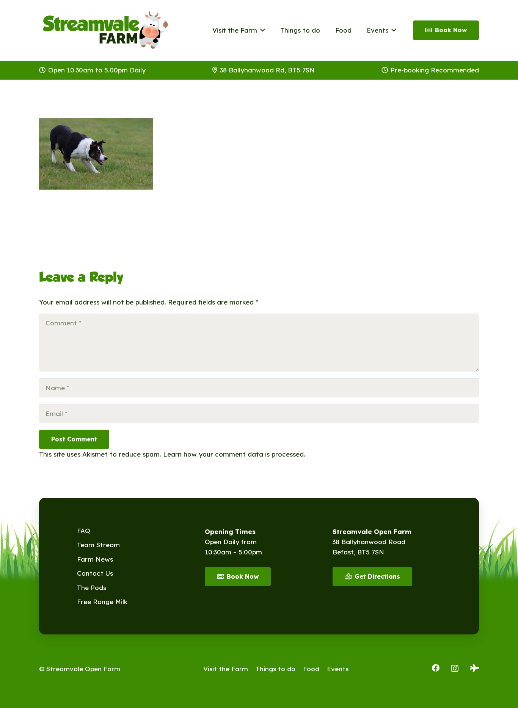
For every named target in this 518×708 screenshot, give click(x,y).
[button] (261, 30)
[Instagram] (454, 668)
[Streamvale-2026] (105, 30)
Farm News (95, 559)
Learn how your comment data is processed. (234, 454)
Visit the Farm (225, 669)
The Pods (91, 588)
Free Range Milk (102, 602)
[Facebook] (436, 668)
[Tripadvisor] (474, 668)
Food (311, 669)
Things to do (275, 669)
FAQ (83, 531)
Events (337, 669)
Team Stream (98, 545)
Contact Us (95, 573)
